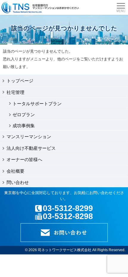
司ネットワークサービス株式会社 (64, 250)
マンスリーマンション (29, 136)
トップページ (20, 80)
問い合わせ (18, 182)
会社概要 (15, 171)
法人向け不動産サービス (31, 148)
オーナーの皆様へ (24, 159)
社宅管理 (15, 92)
